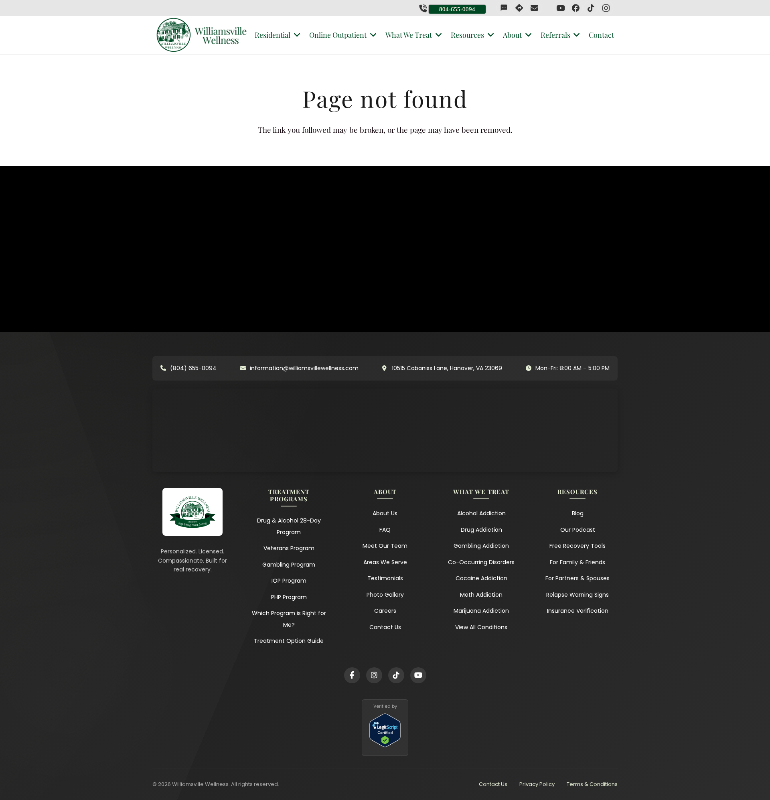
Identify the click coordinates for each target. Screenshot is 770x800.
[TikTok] (590, 8)
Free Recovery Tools (577, 546)
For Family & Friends (577, 562)
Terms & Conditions (592, 784)
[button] (295, 35)
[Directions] (519, 8)
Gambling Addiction (481, 546)
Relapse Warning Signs (577, 595)
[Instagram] (606, 8)
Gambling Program (288, 565)
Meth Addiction (481, 595)
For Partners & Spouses (577, 578)
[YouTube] (560, 8)
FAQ (385, 530)
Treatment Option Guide (289, 641)
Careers (385, 611)
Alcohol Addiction (481, 513)
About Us (385, 513)
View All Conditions (481, 627)
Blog (578, 513)
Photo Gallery (385, 595)
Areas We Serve (385, 562)
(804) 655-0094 (193, 368)
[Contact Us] (534, 8)
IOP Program (289, 581)
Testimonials (385, 578)
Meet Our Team (385, 546)
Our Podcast (577, 530)
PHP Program (289, 597)
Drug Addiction (481, 530)
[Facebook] (575, 8)
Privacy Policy (537, 784)
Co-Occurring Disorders (481, 562)
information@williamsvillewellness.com (304, 368)
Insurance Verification (577, 611)
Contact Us (385, 627)
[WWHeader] (220, 35)
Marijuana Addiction (481, 611)
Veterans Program (288, 548)
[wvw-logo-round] (173, 35)
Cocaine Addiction (481, 578)
